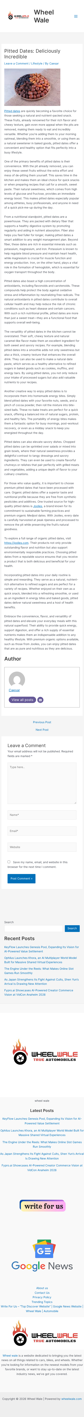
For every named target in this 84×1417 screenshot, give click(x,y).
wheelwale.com (71, 1398)
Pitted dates (12, 111)
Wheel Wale (44, 16)
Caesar (14, 690)
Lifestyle (36, 63)
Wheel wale (10, 1355)
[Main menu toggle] (76, 16)
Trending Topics (42, 1302)
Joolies (37, 506)
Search (9, 922)
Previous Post (42, 722)
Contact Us (42, 1292)
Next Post (42, 729)
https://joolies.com (16, 542)
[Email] (40, 700)
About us (42, 1288)
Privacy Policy (42, 1297)
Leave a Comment (16, 63)
